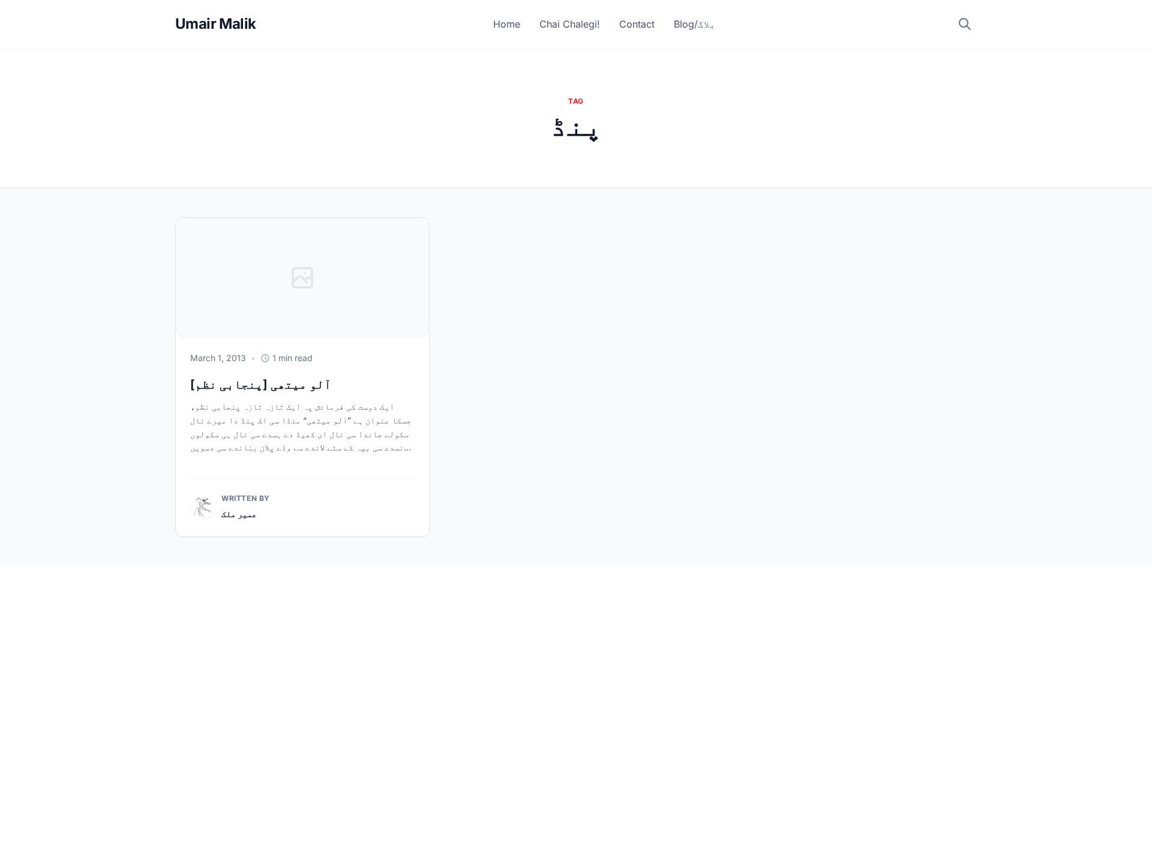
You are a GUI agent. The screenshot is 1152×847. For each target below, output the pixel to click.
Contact (637, 24)
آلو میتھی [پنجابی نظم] (260, 384)
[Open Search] (965, 24)
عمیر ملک (239, 514)
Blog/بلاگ (695, 24)
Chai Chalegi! (569, 24)
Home (506, 24)
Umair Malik (215, 23)
